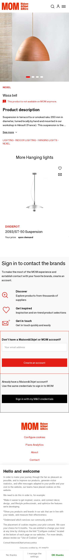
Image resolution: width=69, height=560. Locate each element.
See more (8, 132)
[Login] (58, 6)
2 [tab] (33, 77)
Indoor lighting (25, 140)
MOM (15, 6)
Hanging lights (47, 140)
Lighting (8, 140)
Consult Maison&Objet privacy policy (20, 543)
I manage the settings (34, 555)
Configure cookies (34, 437)
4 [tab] (41, 77)
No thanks (11, 555)
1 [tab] (28, 77)
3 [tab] (37, 77)
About (34, 452)
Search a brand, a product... (52, 6)
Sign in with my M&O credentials (34, 399)
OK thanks (58, 555)
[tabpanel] (34, 47)
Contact (35, 459)
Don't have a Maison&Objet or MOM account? (31, 339)
